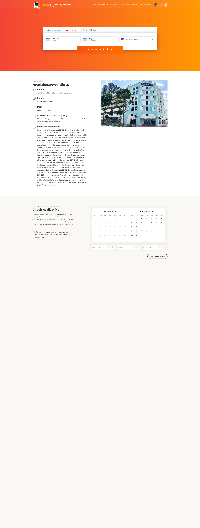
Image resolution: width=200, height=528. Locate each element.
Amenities (126, 4)
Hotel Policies (116, 4)
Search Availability (100, 49)
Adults (120, 247)
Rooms (94, 247)
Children (145, 247)
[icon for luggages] (156, 4)
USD (161, 4)
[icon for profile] (166, 4)
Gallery (135, 4)
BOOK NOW (146, 4)
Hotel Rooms (103, 4)
